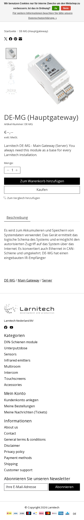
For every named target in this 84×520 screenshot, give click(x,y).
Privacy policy (14, 451)
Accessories (13, 384)
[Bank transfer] (22, 514)
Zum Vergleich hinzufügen (23, 198)
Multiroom (12, 366)
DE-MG (9, 280)
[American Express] (61, 514)
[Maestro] (28, 514)
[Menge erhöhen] (16, 170)
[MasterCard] (48, 514)
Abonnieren (64, 487)
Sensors (10, 354)
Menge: (8, 163)
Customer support (18, 470)
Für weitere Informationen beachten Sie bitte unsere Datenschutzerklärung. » (43, 16)
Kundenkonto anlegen (21, 400)
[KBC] (67, 514)
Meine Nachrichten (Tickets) (25, 412)
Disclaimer (12, 445)
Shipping (11, 464)
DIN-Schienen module (21, 342)
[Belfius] (54, 514)
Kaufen (42, 189)
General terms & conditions (25, 439)
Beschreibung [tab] (17, 217)
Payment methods (18, 458)
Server (47, 280)
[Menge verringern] (8, 170)
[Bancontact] (35, 514)
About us (11, 427)
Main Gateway (28, 280)
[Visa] (15, 514)
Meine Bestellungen (19, 406)
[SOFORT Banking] (41, 514)
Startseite (10, 31)
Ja (55, 8)
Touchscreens (15, 378)
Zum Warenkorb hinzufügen (42, 181)
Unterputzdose (15, 348)
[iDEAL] (9, 514)
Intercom (11, 372)
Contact (10, 433)
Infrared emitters (17, 360)
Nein (66, 8)
